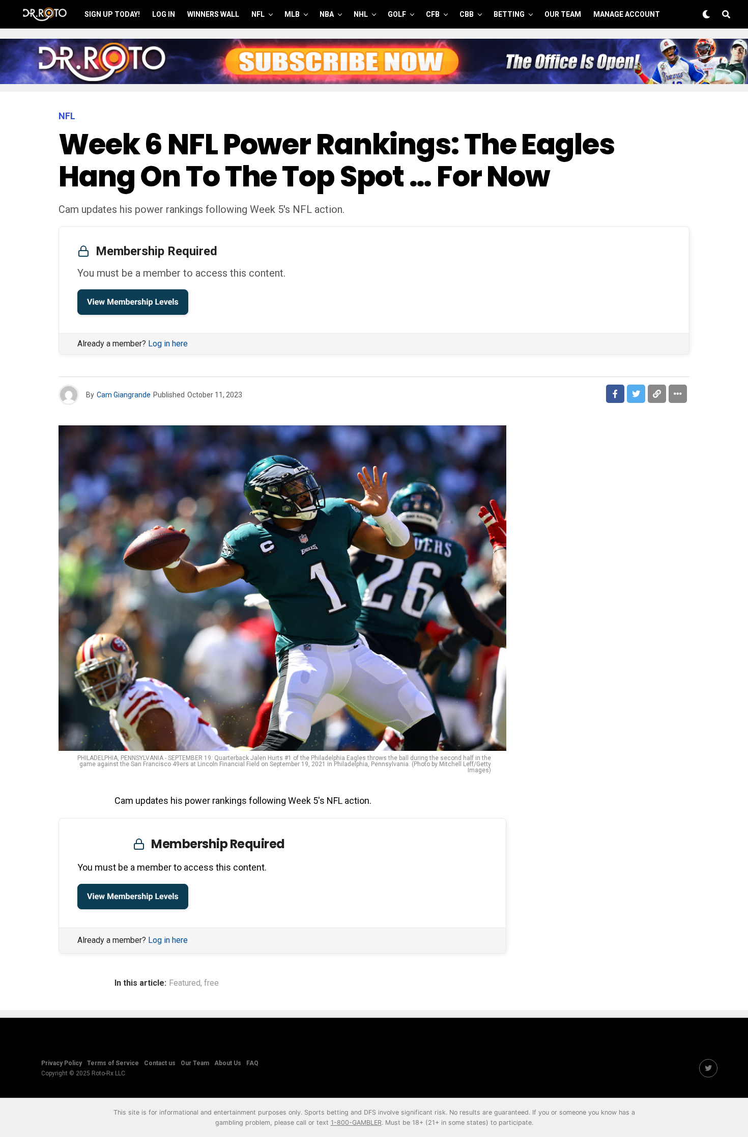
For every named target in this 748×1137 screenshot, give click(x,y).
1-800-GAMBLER (356, 1122)
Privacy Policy (61, 1063)
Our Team (562, 14)
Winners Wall (213, 14)
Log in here (168, 343)
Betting (509, 14)
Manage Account (626, 14)
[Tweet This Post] (636, 394)
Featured (184, 983)
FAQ (252, 1063)
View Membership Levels (133, 302)
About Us (227, 1063)
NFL (258, 14)
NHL (361, 14)
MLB (292, 14)
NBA (327, 14)
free (211, 983)
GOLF (397, 14)
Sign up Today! (112, 14)
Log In (163, 14)
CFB (433, 14)
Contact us (160, 1063)
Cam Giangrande (124, 395)
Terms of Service (113, 1063)
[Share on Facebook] (615, 394)
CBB (466, 14)
